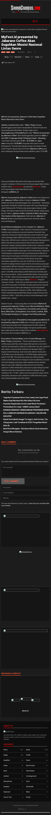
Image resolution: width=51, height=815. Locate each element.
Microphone (8, 781)
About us (21, 809)
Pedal (28, 760)
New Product (30, 765)
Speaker (6, 786)
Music (3, 52)
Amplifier (7, 760)
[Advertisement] (25, 89)
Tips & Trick (8, 797)
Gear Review (30, 771)
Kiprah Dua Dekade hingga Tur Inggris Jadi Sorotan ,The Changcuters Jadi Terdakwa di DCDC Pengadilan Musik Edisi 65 (25, 422)
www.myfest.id (42, 330)
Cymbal (6, 776)
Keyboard (7, 792)
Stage (12, 52)
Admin (29, 52)
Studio (28, 797)
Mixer (28, 792)
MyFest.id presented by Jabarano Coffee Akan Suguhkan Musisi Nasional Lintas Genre (21, 42)
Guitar (6, 765)
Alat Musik (29, 786)
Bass (5, 771)
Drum (28, 781)
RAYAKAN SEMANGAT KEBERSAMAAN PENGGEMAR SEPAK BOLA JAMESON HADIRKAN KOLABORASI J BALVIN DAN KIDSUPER (26, 413)
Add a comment (8, 442)
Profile (28, 755)
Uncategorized (31, 776)
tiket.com (33, 280)
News (8, 52)
